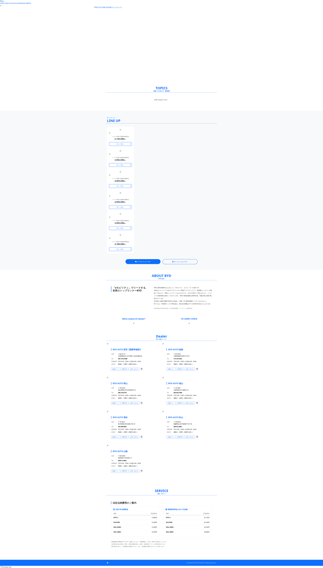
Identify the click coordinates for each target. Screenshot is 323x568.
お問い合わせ (134, 369)
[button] (24, 44)
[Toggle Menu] (0, 5)
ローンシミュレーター (181, 262)
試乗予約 (28, 3)
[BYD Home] (2, 1)
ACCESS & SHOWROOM (17, 3)
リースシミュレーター (144, 262)
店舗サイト (115, 369)
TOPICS (2, 3)
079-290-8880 (178, 359)
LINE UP (7, 3)
